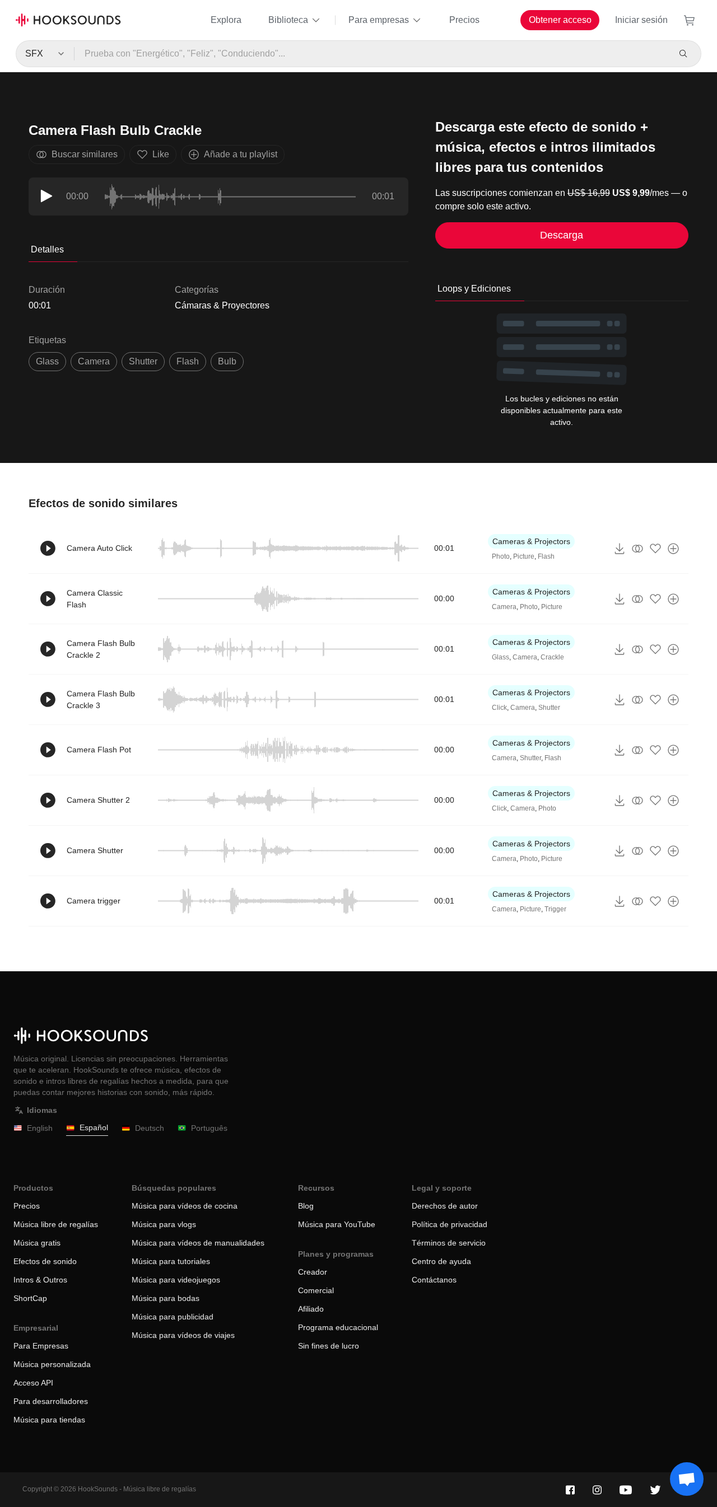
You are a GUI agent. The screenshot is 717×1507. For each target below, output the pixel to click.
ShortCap (30, 1298)
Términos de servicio (449, 1242)
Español (94, 1127)
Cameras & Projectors (531, 541)
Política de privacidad (449, 1224)
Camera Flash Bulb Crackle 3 (101, 699)
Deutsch (149, 1128)
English (40, 1128)
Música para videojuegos (176, 1279)
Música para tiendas (49, 1419)
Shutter (549, 708)
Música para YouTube (336, 1224)
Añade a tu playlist (240, 154)
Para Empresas (40, 1345)
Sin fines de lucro (328, 1345)
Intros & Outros (40, 1279)
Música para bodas (165, 1298)
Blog (306, 1205)
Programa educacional (338, 1327)
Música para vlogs (164, 1224)
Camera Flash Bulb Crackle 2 (101, 649)
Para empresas (378, 20)
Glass (47, 361)
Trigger (555, 909)
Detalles (47, 249)
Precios (464, 20)
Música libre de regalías (55, 1224)
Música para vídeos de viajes (183, 1335)
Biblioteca (288, 20)
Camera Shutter (95, 850)
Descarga (561, 235)
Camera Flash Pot (99, 749)
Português (209, 1128)
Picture (523, 556)
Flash (187, 361)
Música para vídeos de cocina (185, 1205)
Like (160, 154)
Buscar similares (85, 154)
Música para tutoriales (171, 1261)
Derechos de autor (445, 1205)
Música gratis (36, 1242)
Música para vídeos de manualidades (198, 1242)
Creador (312, 1271)
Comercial (316, 1290)
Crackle (552, 657)
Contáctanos (434, 1279)
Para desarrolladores (50, 1401)
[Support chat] (687, 1479)
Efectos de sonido (45, 1261)
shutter (143, 361)
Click (499, 708)
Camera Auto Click (99, 548)
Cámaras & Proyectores (222, 305)
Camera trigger (93, 900)
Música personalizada (52, 1364)
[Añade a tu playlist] (673, 548)
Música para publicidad (172, 1316)
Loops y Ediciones (474, 288)
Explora (226, 20)
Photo (501, 556)
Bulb (227, 361)
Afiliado (311, 1308)
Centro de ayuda (441, 1261)
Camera (94, 361)
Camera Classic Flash (95, 598)
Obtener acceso (560, 20)
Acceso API (33, 1382)
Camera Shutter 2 (98, 799)
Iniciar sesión (641, 20)
